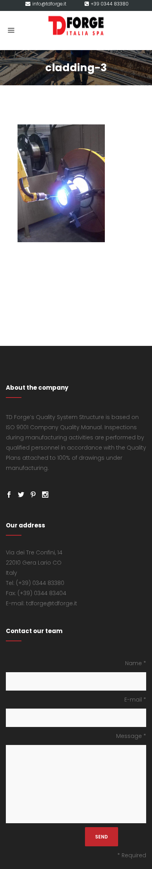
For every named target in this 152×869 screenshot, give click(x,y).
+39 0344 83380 (110, 3)
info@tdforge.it (49, 3)
